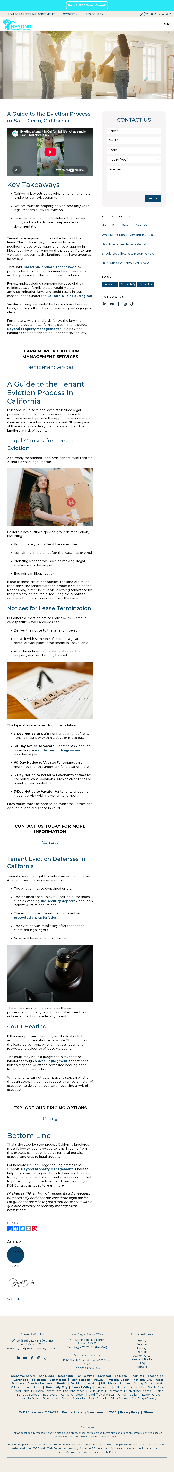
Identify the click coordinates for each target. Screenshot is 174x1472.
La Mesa (121, 1376)
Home (142, 1340)
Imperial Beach (119, 1379)
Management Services (50, 367)
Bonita (62, 1383)
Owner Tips (145, 284)
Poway (99, 1379)
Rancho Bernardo (40, 1383)
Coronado (21, 1379)
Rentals (142, 1351)
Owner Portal (142, 1355)
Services (141, 1344)
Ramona (18, 1383)
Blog (142, 1363)
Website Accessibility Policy (100, 1452)
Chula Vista (86, 1376)
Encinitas (137, 1376)
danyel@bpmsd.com (70, 1452)
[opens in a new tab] (87, 5)
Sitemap (149, 1412)
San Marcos (58, 1379)
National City (143, 1379)
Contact (50, 842)
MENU (166, 24)
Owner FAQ (128, 284)
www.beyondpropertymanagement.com (34, 1348)
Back (15, 1299)
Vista (159, 1379)
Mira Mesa (108, 1383)
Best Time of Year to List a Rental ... (125, 244)
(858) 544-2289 (35, 1344)
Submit (153, 198)
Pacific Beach (80, 1379)
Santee (125, 1383)
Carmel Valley (81, 1387)
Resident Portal (142, 1359)
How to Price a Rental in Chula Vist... (126, 225)
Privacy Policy (130, 1412)
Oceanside (66, 1376)
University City (56, 1387)
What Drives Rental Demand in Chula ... (128, 235)
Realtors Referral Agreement (31, 14)
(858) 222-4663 (157, 14)
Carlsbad (104, 1376)
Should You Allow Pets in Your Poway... (128, 253)
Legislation (110, 284)
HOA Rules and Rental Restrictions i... (127, 263)
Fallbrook (39, 1379)
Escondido (155, 1376)
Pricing (50, 1118)
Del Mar (76, 1383)
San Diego (46, 1376)
